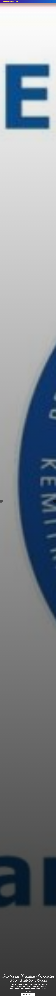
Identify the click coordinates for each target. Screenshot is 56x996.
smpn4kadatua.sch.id (11, 1)
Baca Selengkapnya (28, 994)
